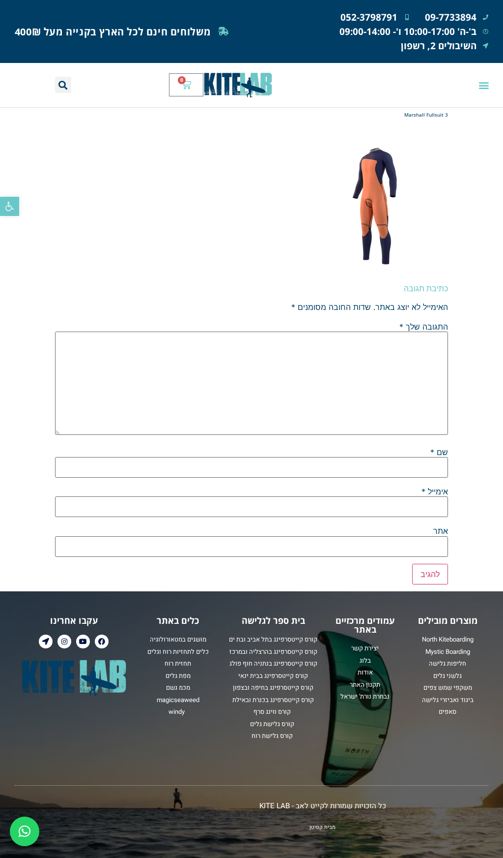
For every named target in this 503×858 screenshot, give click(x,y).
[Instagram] (64, 641)
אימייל (434, 491)
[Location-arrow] (46, 641)
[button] (9, 206)
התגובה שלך (423, 327)
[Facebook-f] (102, 641)
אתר (440, 531)
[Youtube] (83, 641)
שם (439, 452)
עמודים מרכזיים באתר (364, 624)
